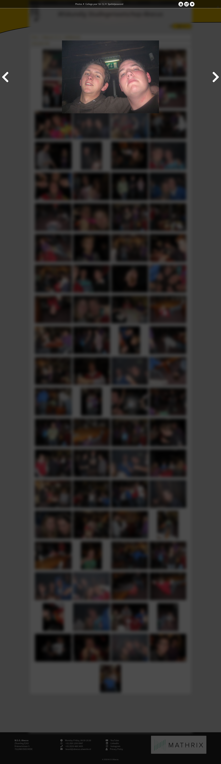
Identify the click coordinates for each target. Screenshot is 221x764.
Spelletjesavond (115, 4)
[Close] (192, 4)
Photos (78, 4)
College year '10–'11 (95, 4)
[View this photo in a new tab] (186, 4)
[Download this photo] (180, 4)
